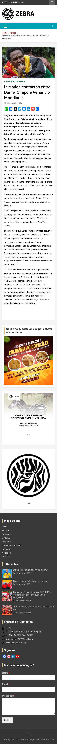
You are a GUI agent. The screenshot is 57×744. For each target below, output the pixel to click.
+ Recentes (11, 564)
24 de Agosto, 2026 (21, 573)
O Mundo (6, 538)
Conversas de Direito (11, 545)
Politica (20, 81)
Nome (6, 673)
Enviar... (7, 720)
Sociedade (7, 534)
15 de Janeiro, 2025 (12, 103)
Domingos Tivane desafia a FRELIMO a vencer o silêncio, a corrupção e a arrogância (32, 595)
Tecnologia (7, 541)
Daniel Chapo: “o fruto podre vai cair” (30, 581)
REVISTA (6, 556)
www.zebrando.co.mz (16, 643)
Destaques (9, 81)
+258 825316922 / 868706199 (19, 635)
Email (5, 684)
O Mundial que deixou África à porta (30, 570)
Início (4, 526)
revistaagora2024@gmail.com (19, 639)
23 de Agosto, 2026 (21, 601)
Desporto (6, 549)
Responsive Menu (52, 2)
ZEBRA (22, 739)
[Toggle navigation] (5, 26)
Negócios (6, 553)
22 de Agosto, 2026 (21, 613)
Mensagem (8, 696)
